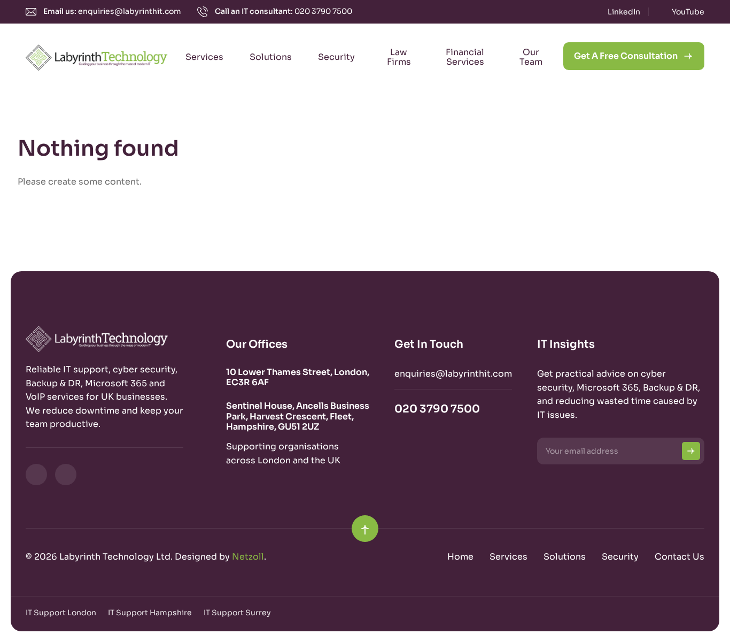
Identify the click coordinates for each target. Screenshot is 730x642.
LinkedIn (624, 12)
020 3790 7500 (323, 11)
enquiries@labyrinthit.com (129, 11)
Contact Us (679, 556)
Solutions (271, 57)
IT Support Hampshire (150, 612)
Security (336, 57)
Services (204, 57)
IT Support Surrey (237, 612)
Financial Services (465, 57)
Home (460, 556)
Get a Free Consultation (626, 56)
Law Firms (399, 57)
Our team (530, 57)
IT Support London (61, 612)
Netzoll (248, 556)
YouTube (688, 12)
